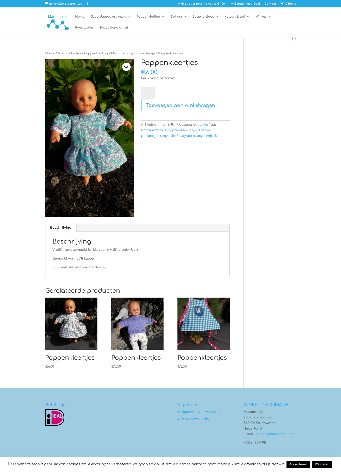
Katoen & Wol (235, 16)
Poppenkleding (148, 16)
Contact (270, 3)
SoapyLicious (203, 16)
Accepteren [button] (298, 464)
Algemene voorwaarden (201, 412)
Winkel (261, 16)
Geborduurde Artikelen (108, 16)
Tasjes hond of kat (114, 27)
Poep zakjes (84, 27)
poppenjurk (207, 136)
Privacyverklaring (195, 419)
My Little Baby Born (126, 53)
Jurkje (150, 53)
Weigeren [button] (322, 464)
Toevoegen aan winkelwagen (180, 105)
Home (79, 16)
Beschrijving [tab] (60, 227)
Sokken (176, 16)
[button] (126, 67)
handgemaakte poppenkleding (167, 130)
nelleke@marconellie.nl (275, 434)
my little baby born (179, 136)
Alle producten (69, 53)
